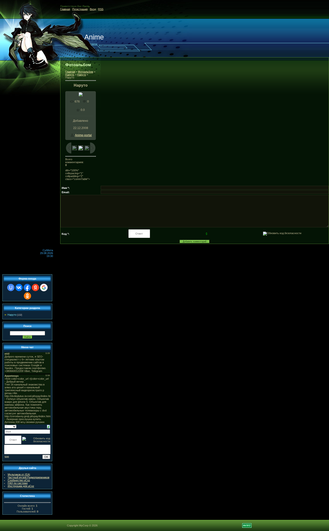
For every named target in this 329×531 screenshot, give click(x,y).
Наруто (69, 74)
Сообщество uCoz (19, 480)
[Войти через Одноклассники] (27, 296)
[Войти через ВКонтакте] (19, 287)
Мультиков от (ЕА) (19, 474)
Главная (65, 9)
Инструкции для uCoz (21, 486)
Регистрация (80, 9)
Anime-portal (83, 135)
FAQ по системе (18, 483)
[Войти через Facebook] (27, 287)
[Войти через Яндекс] (35, 287)
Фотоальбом (85, 71)
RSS (100, 9)
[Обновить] (48, 426)
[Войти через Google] (44, 287)
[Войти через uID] (10, 287)
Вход (93, 9)
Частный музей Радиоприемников (28, 477)
